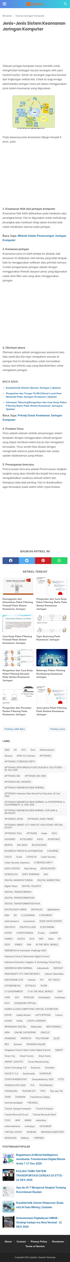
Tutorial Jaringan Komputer (18, 1108)
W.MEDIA (31, 1132)
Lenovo (59, 1015)
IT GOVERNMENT (14, 991)
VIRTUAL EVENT (13, 1132)
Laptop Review (23, 1015)
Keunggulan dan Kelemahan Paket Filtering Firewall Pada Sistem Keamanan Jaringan (18, 604)
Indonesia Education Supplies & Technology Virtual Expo (33, 962)
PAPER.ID (26, 1038)
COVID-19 (31, 857)
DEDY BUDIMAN (30, 874)
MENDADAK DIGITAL (15, 1026)
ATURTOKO (54, 839)
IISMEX (18, 944)
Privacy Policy (39, 1241)
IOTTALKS (30, 985)
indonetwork (43, 968)
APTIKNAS (45, 756)
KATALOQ (29, 997)
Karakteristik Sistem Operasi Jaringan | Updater (33, 387)
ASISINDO (10, 839)
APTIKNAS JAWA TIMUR (40, 819)
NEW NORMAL (53, 1026)
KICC (7, 1003)
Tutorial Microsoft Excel (16, 1114)
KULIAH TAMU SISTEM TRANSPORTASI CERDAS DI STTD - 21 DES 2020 (39, 1175)
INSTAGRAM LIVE (14, 980)
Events (41, 933)
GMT (41, 939)
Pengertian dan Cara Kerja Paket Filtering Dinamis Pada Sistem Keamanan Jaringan (18, 675)
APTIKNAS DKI (12, 776)
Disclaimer (58, 1241)
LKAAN (8, 1021)
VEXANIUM (45, 1126)
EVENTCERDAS (25, 933)
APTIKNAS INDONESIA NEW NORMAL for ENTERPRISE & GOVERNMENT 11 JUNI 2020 (35, 803)
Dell (46, 874)
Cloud (19, 857)
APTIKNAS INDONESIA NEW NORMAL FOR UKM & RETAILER (31, 811)
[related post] (18, 586)
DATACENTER (48, 868)
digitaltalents (53, 909)
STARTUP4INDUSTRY (16, 1079)
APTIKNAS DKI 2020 (35, 776)
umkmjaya (30, 1126)
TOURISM (20, 1097)
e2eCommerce (12, 921)
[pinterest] (43, 560)
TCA (32, 1085)
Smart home (44, 1056)
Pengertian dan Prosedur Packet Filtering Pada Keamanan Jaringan (17, 711)
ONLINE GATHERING (25, 1032)
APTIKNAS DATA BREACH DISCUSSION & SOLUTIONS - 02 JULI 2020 (34, 768)
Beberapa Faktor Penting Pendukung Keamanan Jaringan (50, 673)
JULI (17, 997)
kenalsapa (60, 997)
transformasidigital (14, 1102)
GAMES (9, 939)
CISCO (8, 857)
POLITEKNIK (42, 1038)
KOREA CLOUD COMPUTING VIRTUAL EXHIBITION (31, 1009)
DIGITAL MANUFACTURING (19, 880)
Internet (31, 980)
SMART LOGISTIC (14, 1061)
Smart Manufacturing (38, 1061)
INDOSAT (58, 968)
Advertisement (47, 750)
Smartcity (35, 1067)
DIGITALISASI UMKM (16, 909)
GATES (21, 939)
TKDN (8, 1097)
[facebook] (11, 560)
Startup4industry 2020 (42, 1079)
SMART (59, 1050)
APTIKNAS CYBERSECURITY (20, 761)
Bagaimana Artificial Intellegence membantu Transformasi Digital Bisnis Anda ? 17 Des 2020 (40, 1159)
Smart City (10, 1056)
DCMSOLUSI (11, 874)
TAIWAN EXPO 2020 (15, 1085)
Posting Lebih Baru (15, 729)
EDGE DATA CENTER (51, 921)
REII (7, 1044)
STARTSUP (45, 1073)
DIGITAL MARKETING (48, 880)
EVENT (8, 933)
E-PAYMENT (45, 915)
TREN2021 (32, 1102)
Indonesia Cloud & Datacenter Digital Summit (27, 956)
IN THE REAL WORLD (47, 944)
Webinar (25, 1138)
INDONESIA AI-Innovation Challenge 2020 (25, 950)
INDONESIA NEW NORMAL (18, 968)
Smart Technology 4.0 (15, 1067)
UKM (17, 1120)
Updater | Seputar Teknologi (42, 1257)
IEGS (7, 944)
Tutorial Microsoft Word (44, 1114)
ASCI (54, 833)
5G (15, 750)
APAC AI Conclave (26, 756)
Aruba (44, 833)
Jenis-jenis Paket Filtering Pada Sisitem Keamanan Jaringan (51, 711)
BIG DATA (22, 845)
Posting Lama (57, 729)
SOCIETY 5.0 (11, 1073)
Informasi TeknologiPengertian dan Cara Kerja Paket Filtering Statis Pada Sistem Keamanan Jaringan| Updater (36, 405)
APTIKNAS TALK (13, 833)
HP (59, 939)
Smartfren (50, 1067)
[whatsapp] (59, 560)
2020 (7, 750)
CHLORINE (52, 851)
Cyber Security (48, 857)
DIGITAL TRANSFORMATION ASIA (22, 903)
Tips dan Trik (56, 1091)
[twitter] (27, 560)
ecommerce (29, 921)
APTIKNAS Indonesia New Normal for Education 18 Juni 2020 (32, 795)
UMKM (27, 1120)
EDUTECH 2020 (28, 927)
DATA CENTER (12, 868)
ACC (23, 750)
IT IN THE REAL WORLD (40, 991)
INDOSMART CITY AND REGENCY (22, 974)
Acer (33, 750)
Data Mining (30, 868)
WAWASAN (10, 1138)
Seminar (18, 1044)
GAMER (53, 933)
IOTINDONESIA (13, 985)
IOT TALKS (54, 980)
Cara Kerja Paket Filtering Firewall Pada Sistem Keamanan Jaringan (17, 639)
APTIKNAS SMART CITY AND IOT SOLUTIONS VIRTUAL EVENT (34, 826)
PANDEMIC (10, 1038)
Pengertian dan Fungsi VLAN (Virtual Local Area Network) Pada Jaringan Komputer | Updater (34, 395)
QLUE (56, 1038)
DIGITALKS (37, 909)
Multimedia (36, 1026)
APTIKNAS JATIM (14, 819)
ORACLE (45, 1032)
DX (15, 915)
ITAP (59, 991)
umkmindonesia (12, 1126)
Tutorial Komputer (44, 1108)
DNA (7, 915)
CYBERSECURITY (43, 862)
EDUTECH (10, 927)
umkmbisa (41, 1120)
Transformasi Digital (40, 1097)
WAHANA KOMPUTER (52, 1132)
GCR (31, 939)
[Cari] (65, 5)
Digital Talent (11, 886)
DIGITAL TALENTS (31, 886)
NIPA (7, 1032)
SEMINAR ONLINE (35, 1044)
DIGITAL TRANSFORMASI (18, 892)
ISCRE (43, 985)
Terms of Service (35, 1246)
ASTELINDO (26, 839)
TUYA (7, 1120)
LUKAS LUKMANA (36, 1021)
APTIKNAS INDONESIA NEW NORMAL (24, 787)
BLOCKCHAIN (39, 845)
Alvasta (8, 756)
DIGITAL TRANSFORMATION (19, 898)
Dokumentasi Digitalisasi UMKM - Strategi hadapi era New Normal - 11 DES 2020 (39, 1222)
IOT (42, 980)
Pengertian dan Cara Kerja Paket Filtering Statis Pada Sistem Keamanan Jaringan (51, 604)
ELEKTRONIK (47, 927)
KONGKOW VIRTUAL (25, 1003)
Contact (21, 1241)
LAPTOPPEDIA (43, 1015)
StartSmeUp (29, 1073)
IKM (29, 944)
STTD (61, 1079)
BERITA (9, 845)
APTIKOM (32, 833)
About (8, 1241)
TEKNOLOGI (11, 1091)
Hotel (50, 939)
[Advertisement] (35, 49)
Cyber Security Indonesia (17, 862)
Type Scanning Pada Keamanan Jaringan (48, 638)
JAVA (7, 997)
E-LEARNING (28, 915)
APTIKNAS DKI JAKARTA (18, 782)
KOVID (8, 1015)
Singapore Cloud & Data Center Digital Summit (27, 1050)
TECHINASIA (45, 1085)
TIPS (42, 1091)
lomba (19, 1021)
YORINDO (38, 1138)
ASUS (40, 839)
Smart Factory (27, 1056)
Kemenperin (44, 997)
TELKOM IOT (29, 1091)
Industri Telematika (54, 974)
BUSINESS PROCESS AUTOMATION (24, 851)
